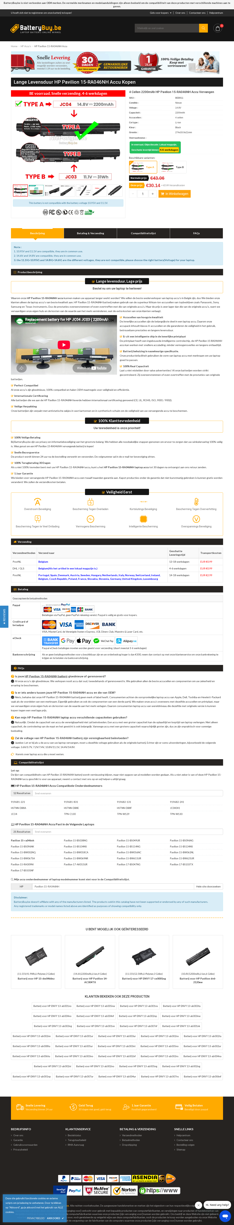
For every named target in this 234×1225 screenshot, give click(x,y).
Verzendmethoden (132, 1135)
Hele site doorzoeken (208, 886)
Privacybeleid (20, 1149)
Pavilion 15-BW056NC (129, 852)
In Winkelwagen (176, 194)
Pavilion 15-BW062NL (182, 852)
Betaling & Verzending (90, 233)
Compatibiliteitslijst (143, 233)
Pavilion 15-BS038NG (75, 840)
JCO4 (14, 814)
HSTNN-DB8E (71, 807)
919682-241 (177, 801)
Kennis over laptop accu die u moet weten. (40, 754)
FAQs (196, 233)
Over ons (180, 12)
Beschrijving (37, 233)
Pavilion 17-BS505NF (22, 870)
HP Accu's (26, 46)
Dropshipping (129, 1144)
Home (14, 46)
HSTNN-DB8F (124, 807)
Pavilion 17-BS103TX (181, 864)
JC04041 (175, 807)
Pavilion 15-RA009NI (22, 864)
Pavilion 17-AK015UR (75, 864)
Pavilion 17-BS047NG (128, 864)
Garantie (18, 1140)
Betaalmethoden (131, 1140)
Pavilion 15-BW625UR (182, 858)
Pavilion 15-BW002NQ (23, 852)
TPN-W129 (123, 814)
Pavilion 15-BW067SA (23, 858)
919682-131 (124, 801)
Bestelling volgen (186, 1144)
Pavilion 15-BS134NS (181, 846)
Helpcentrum (216, 12)
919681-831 (71, 801)
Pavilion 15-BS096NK (22, 846)
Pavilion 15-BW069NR (76, 858)
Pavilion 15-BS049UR (128, 840)
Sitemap (181, 1149)
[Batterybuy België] (35, 32)
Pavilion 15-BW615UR (129, 858)
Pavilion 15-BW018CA (76, 852)
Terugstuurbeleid (77, 1140)
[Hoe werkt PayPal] (67, 1191)
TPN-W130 (176, 814)
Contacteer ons (197, 12)
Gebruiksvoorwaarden (25, 1144)
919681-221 (18, 801)
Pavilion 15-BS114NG (128, 846)
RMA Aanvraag (76, 1144)
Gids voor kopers (159, 12)
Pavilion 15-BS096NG (181, 840)
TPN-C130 (70, 814)
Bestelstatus (74, 1135)
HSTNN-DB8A (18, 807)
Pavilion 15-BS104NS (75, 846)
